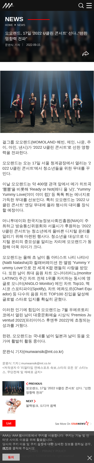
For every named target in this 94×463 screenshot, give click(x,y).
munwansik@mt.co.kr (36, 363)
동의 (11, 457)
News (21, 25)
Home (9, 25)
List (9, 423)
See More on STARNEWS (73, 423)
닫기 (89, 458)
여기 (5, 448)
